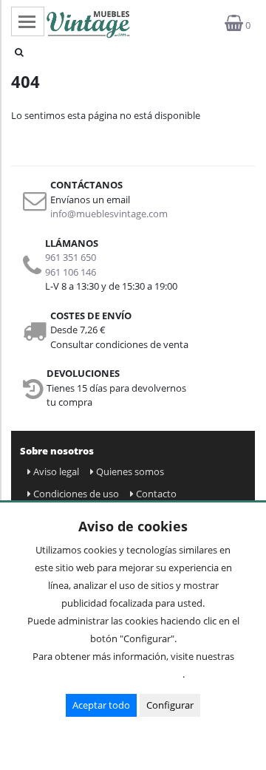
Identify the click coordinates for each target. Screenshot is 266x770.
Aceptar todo (101, 705)
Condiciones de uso (76, 493)
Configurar (170, 705)
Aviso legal (56, 471)
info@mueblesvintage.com (109, 213)
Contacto (156, 493)
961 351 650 (70, 257)
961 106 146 (70, 272)
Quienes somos (130, 471)
